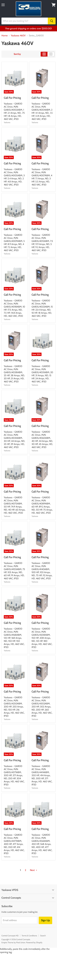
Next (32, 870)
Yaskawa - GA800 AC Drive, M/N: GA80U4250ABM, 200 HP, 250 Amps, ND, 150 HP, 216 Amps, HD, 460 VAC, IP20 (14, 706)
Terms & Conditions (29, 935)
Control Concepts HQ (9, 935)
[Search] (52, 21)
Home (4, 35)
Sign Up (45, 920)
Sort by (17, 54)
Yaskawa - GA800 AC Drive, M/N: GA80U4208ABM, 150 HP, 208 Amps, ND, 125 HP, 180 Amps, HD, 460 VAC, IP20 (42, 638)
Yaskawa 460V (18, 35)
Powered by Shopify (34, 942)
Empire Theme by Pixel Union (13, 942)
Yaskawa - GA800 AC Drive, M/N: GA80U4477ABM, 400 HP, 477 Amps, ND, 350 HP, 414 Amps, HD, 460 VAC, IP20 (14, 844)
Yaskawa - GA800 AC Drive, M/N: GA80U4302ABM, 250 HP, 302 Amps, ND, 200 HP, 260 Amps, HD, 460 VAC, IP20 (42, 706)
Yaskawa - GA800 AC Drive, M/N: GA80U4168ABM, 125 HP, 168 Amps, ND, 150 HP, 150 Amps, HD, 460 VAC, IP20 (14, 638)
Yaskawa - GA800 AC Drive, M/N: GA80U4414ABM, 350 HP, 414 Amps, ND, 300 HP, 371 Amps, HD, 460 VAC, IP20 (42, 775)
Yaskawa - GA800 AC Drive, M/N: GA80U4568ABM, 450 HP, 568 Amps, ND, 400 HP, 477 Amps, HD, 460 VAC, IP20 (42, 844)
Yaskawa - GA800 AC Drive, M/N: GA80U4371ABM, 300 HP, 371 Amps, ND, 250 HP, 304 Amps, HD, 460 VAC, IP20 (14, 775)
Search (43, 935)
